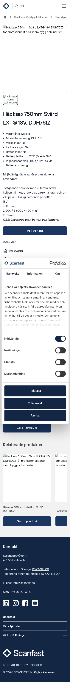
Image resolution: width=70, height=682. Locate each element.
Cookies (36, 665)
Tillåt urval (35, 403)
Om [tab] (57, 273)
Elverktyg (60, 17)
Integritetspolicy (15, 665)
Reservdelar (16, 251)
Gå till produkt (27, 427)
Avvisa (35, 415)
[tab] (10, 100)
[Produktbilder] (35, 65)
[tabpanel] (35, 59)
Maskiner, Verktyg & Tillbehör (31, 17)
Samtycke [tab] (12, 273)
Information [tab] (35, 273)
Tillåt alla (35, 390)
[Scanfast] (5, 17)
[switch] (60, 350)
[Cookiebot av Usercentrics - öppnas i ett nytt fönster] (50, 263)
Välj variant (35, 230)
